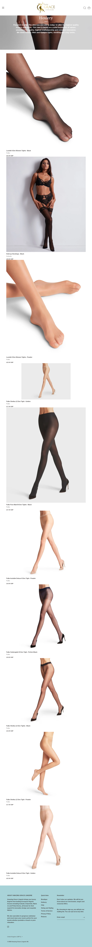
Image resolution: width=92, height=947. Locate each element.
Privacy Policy (46, 914)
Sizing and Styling (47, 908)
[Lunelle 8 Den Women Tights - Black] (46, 101)
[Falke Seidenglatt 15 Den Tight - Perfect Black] (46, 617)
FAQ (42, 905)
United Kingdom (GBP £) (14, 936)
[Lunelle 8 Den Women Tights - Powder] (46, 307)
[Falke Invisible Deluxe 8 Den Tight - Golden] (46, 838)
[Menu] (3, 8)
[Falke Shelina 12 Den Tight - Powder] (46, 765)
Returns (44, 916)
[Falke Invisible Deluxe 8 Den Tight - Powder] (46, 543)
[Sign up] (84, 917)
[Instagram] (8, 926)
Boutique (44, 899)
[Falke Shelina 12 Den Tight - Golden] (46, 381)
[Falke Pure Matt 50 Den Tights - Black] (46, 455)
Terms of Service (46, 911)
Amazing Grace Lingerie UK (20, 941)
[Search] (85, 8)
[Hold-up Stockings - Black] (46, 204)
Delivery (44, 902)
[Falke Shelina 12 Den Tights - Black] (46, 691)
